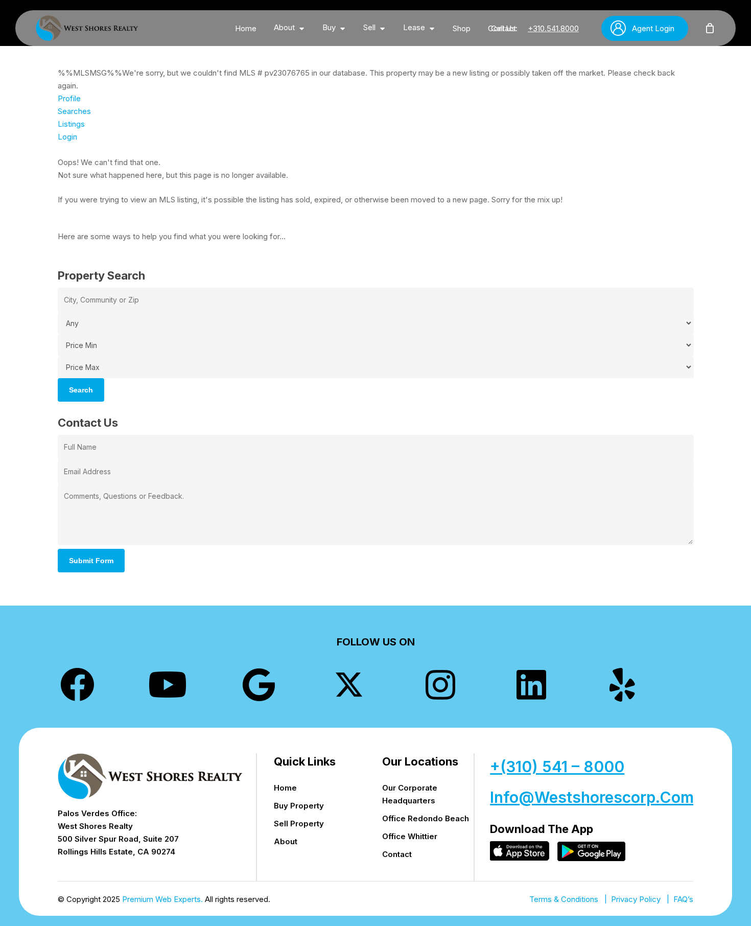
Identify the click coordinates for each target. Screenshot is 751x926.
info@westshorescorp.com (592, 797)
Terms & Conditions (563, 899)
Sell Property (299, 823)
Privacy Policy (636, 899)
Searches (74, 111)
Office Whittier (409, 836)
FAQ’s (683, 899)
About (285, 841)
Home (285, 788)
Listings (71, 124)
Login (67, 137)
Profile (69, 98)
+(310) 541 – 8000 (557, 766)
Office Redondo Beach (425, 818)
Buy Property (299, 806)
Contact (397, 854)
